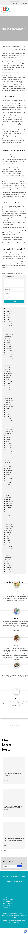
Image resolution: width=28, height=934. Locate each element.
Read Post (6, 780)
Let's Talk (14, 301)
